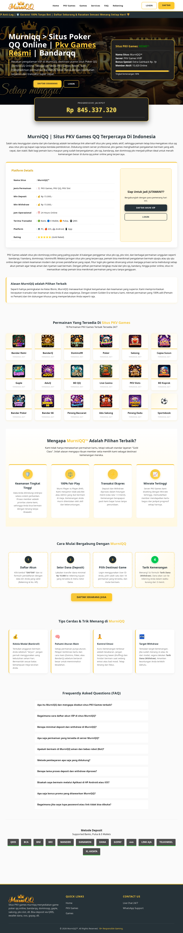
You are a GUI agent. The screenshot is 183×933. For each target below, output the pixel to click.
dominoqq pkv (127, 150)
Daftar (166, 5)
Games (83, 5)
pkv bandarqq (51, 143)
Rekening (118, 5)
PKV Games (69, 5)
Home (56, 5)
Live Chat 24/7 (130, 903)
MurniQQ (43, 180)
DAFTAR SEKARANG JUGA (91, 597)
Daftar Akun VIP (145, 207)
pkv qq (126, 265)
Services (95, 5)
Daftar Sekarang (47, 83)
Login (149, 5)
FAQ (106, 5)
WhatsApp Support (133, 908)
